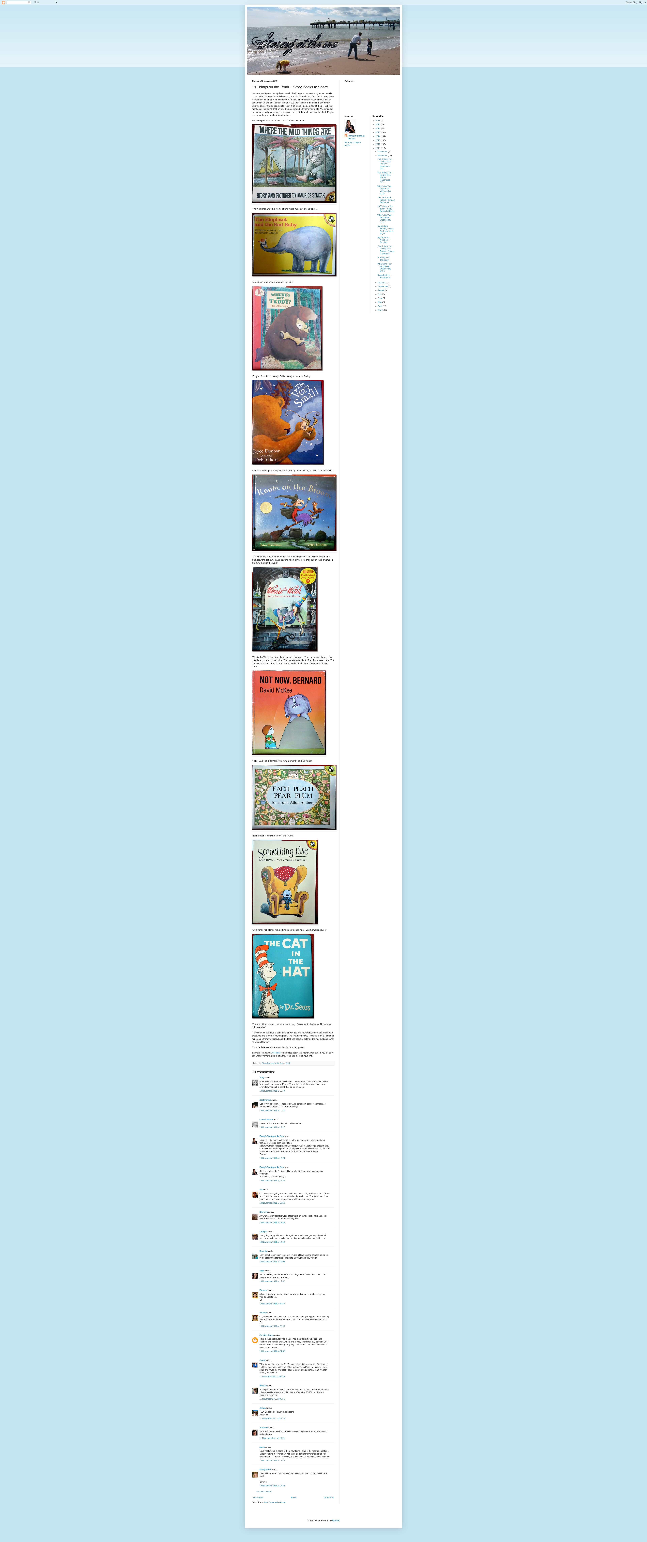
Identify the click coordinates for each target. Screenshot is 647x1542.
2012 (378, 144)
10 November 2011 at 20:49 (272, 1326)
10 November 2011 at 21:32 (272, 1351)
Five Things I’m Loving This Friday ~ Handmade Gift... (384, 164)
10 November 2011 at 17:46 (272, 1281)
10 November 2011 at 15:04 (272, 1261)
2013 (378, 140)
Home (294, 1497)
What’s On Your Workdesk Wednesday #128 (384, 190)
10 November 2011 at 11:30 (272, 1091)
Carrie (262, 1360)
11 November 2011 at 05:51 (272, 1399)
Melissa (263, 1385)
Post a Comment (263, 1491)
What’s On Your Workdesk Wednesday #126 (384, 267)
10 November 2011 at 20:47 (272, 1304)
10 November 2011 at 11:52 (272, 1110)
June (380, 298)
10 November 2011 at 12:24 (272, 1158)
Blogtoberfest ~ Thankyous (384, 276)
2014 (378, 136)
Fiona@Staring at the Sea (271, 1136)
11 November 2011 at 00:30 (272, 1376)
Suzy (261, 1077)
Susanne (263, 1427)
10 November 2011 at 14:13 (272, 1242)
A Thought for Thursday (383, 258)
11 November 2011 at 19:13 (272, 1418)
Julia (261, 1271)
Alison (262, 1408)
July (380, 294)
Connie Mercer (266, 1119)
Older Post (329, 1497)
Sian (261, 1189)
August (381, 290)
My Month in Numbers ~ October (383, 240)
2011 (378, 148)
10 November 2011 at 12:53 (272, 1203)
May (380, 302)
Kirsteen (263, 1212)
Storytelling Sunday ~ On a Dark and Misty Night (385, 230)
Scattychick (265, 1100)
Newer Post (258, 1497)
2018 (378, 120)
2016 (378, 128)
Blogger (335, 1520)
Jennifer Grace (266, 1335)
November (383, 155)
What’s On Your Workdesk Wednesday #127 (384, 219)
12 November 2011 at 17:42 (272, 1460)
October (382, 282)
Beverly (263, 1251)
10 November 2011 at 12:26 (272, 1180)
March (381, 310)
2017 (378, 124)
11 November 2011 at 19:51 (272, 1438)
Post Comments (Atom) (274, 1502)
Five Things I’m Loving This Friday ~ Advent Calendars (385, 250)
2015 (378, 132)
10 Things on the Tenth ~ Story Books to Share (385, 208)
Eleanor (263, 1290)
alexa (262, 1447)
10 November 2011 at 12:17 (272, 1127)
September (383, 286)
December (383, 151)
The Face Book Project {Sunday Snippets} (386, 200)
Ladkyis (263, 1231)
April (380, 306)
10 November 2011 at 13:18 (272, 1222)
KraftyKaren (265, 1469)
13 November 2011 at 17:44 (272, 1486)
